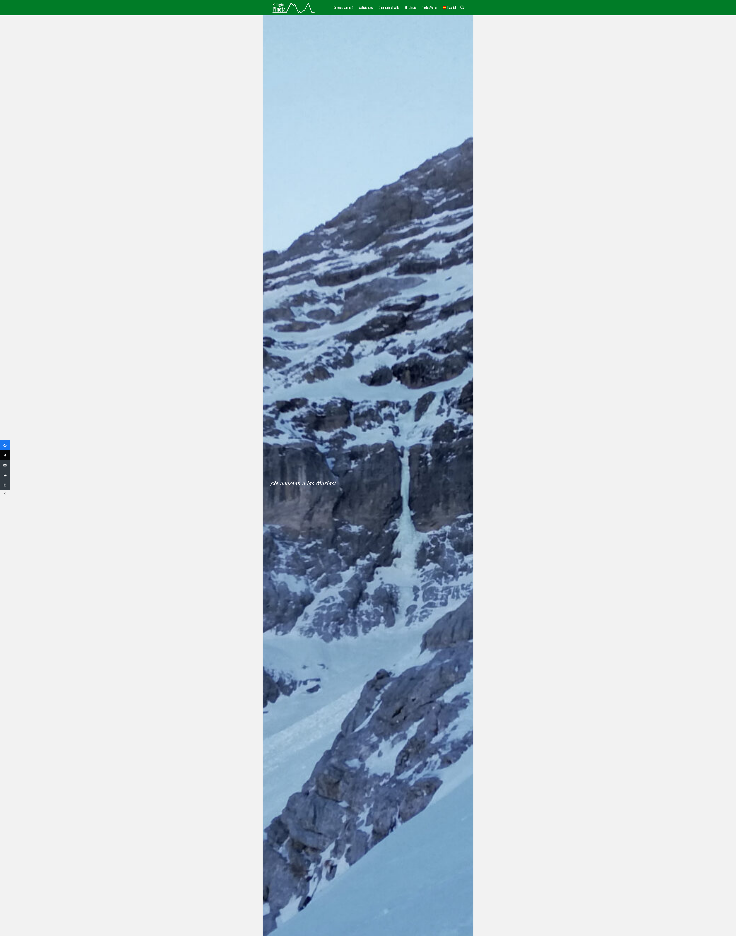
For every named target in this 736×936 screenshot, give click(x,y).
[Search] (462, 7)
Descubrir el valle (389, 7)
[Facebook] (5, 445)
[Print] (5, 475)
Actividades (366, 7)
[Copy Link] (5, 485)
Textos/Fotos (429, 7)
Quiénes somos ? (343, 7)
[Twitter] (5, 455)
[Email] (5, 465)
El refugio (410, 7)
